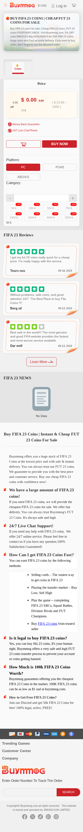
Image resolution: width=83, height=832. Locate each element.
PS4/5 (60, 167)
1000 (15, 216)
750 (71, 207)
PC (23, 167)
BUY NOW (59, 144)
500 (52, 207)
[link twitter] (32, 817)
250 (34, 207)
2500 (70, 216)
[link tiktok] (40, 817)
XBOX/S (23, 177)
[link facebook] (24, 817)
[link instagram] (56, 817)
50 (16, 207)
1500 (33, 216)
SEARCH (68, 792)
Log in (61, 6)
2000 (52, 216)
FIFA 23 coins (47, 623)
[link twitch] (48, 817)
